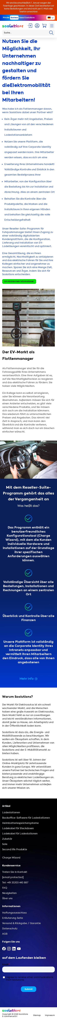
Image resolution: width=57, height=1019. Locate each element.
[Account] (37, 25)
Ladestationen (11, 812)
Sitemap (37, 1015)
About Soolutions (26, 17)
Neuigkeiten (9, 893)
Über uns (7, 898)
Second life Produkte (14, 849)
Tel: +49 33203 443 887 (15, 882)
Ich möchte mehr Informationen (19, 281)
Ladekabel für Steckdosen (18, 828)
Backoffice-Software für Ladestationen (26, 817)
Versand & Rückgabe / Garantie (21, 923)
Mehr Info (27, 679)
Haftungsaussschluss (14, 912)
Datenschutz (10, 928)
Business (14, 17)
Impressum (50, 1015)
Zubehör (7, 838)
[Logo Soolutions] (12, 25)
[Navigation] (52, 26)
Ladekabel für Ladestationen (20, 833)
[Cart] (44, 25)
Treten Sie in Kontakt (14, 872)
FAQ (4, 887)
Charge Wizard (11, 857)
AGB (4, 933)
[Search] (51, 33)
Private (6, 17)
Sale (4, 844)
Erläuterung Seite (12, 918)
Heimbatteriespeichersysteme (20, 823)
